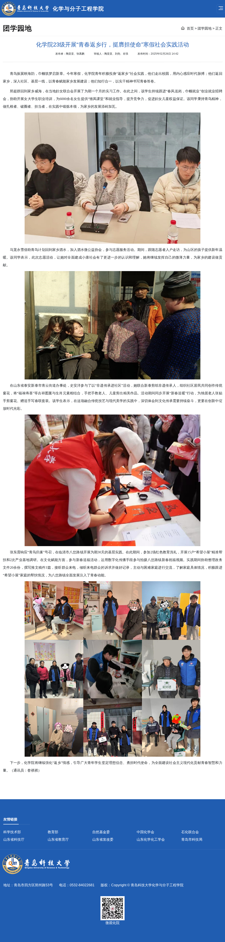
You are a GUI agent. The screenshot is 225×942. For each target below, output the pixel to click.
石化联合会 (190, 832)
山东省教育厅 (58, 839)
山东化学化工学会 (151, 839)
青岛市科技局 (191, 839)
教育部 (53, 832)
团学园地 (205, 28)
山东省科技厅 (13, 839)
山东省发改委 (102, 839)
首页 (191, 28)
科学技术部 (12, 832)
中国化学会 (145, 832)
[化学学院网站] (38, 864)
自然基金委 (101, 832)
